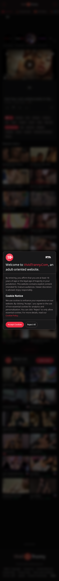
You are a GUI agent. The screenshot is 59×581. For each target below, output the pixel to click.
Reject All (31, 324)
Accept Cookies (15, 324)
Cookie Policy (12, 315)
